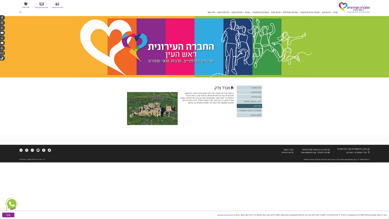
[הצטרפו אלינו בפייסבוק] (2, 17)
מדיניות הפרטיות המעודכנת (226, 215)
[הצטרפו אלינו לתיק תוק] (49, 150)
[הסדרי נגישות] (2, 48)
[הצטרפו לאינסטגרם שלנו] (26, 150)
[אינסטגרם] (2, 22)
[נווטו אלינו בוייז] (2, 37)
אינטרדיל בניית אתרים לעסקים (34, 159)
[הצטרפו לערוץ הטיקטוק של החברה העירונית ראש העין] (2, 58)
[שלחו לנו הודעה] (21, 150)
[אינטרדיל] (44, 159)
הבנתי (8, 215)
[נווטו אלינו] (32, 150)
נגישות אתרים (22, 159)
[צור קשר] (2, 43)
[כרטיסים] (2, 53)
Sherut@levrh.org (308, 152)
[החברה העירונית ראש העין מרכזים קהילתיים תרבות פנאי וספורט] (354, 12)
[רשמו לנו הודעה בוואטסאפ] (11, 205)
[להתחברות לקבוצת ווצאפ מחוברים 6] (2, 27)
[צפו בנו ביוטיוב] (2, 32)
